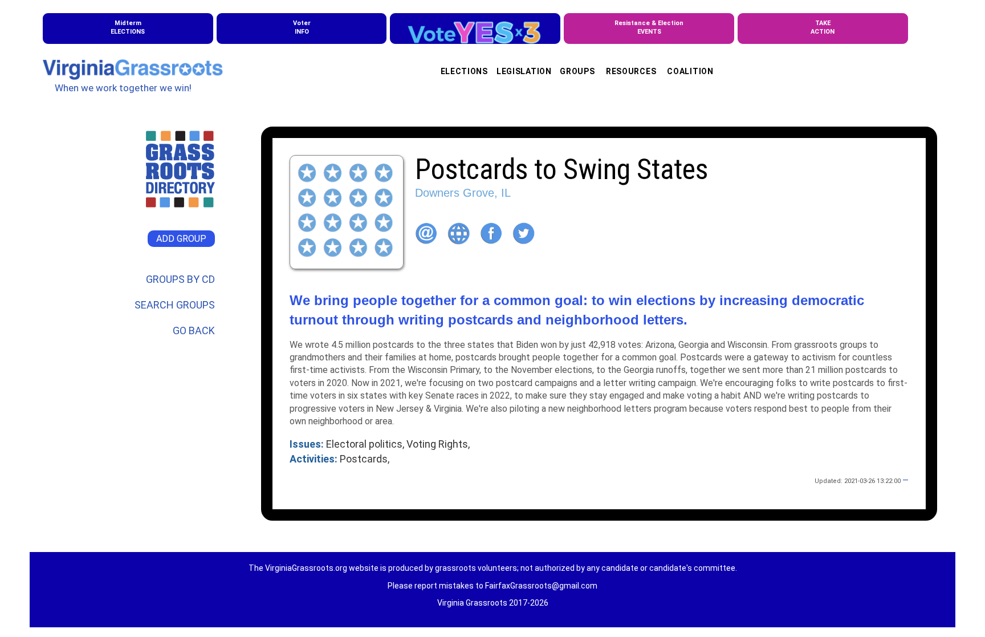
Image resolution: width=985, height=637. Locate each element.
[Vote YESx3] (475, 28)
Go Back (194, 330)
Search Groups (175, 305)
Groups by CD (180, 279)
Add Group (181, 238)
